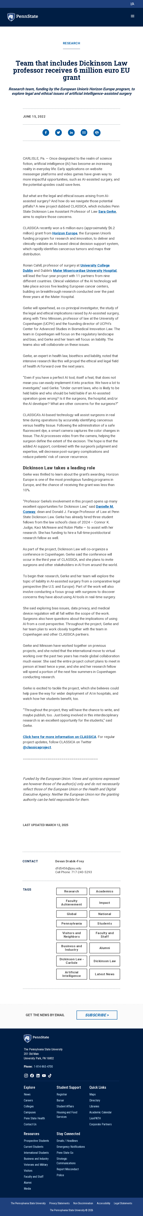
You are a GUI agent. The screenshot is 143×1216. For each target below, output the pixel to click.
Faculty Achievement (71, 902)
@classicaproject (37, 747)
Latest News (105, 974)
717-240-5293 (81, 872)
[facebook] (45, 133)
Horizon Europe (64, 233)
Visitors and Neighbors (71, 934)
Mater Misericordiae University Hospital (85, 270)
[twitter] (58, 133)
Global (72, 914)
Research (71, 43)
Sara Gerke (107, 211)
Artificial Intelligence (71, 974)
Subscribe (95, 1015)
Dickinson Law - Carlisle (72, 961)
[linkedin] (71, 133)
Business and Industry (71, 947)
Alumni (104, 948)
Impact (104, 903)
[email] (84, 133)
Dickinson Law (105, 961)
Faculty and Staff (105, 934)
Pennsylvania (71, 923)
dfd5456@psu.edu (68, 868)
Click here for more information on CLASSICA (59, 737)
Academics (104, 891)
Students (104, 923)
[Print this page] (97, 132)
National (104, 914)
